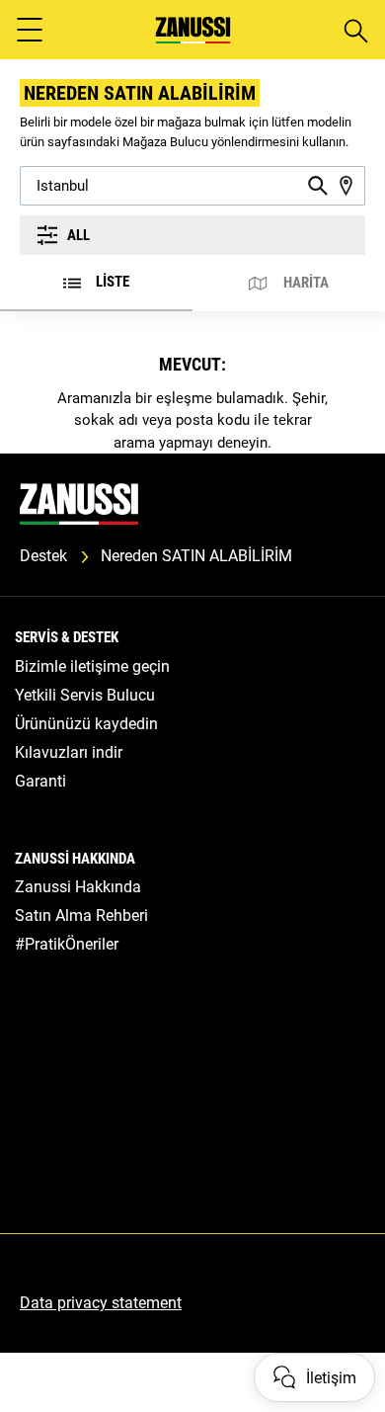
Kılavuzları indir (68, 752)
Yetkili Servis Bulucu (85, 695)
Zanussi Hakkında (78, 886)
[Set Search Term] (318, 186)
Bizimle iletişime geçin (92, 666)
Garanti (40, 781)
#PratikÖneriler (66, 944)
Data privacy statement (101, 1302)
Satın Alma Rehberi (81, 915)
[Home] (193, 30)
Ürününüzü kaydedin (86, 723)
